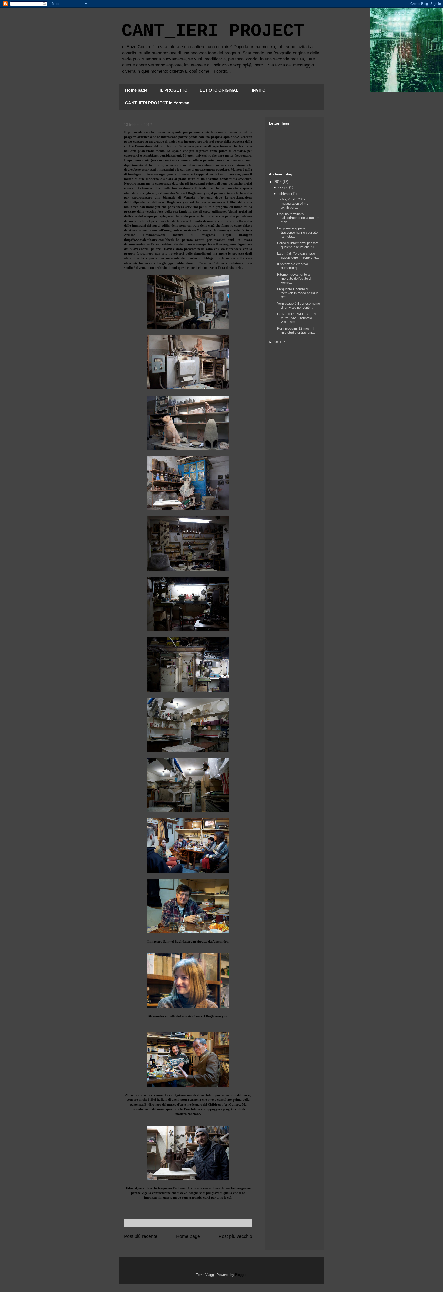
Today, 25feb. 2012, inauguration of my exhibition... (292, 203)
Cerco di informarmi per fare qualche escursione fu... (297, 245)
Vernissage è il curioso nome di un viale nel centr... (298, 306)
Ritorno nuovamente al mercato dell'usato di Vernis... (294, 278)
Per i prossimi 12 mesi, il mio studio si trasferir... (296, 330)
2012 (278, 182)
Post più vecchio (235, 1236)
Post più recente (140, 1236)
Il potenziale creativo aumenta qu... (292, 266)
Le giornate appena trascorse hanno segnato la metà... (297, 232)
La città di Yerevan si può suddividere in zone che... (298, 256)
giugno (283, 187)
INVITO (258, 90)
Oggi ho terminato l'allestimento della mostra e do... (298, 218)
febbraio (284, 194)
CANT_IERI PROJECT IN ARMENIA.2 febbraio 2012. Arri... (296, 318)
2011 (278, 342)
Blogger (240, 1275)
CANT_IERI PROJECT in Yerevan (157, 103)
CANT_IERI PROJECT (213, 31)
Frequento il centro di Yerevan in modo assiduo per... (297, 293)
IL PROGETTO (173, 90)
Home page (136, 90)
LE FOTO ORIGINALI (219, 90)
